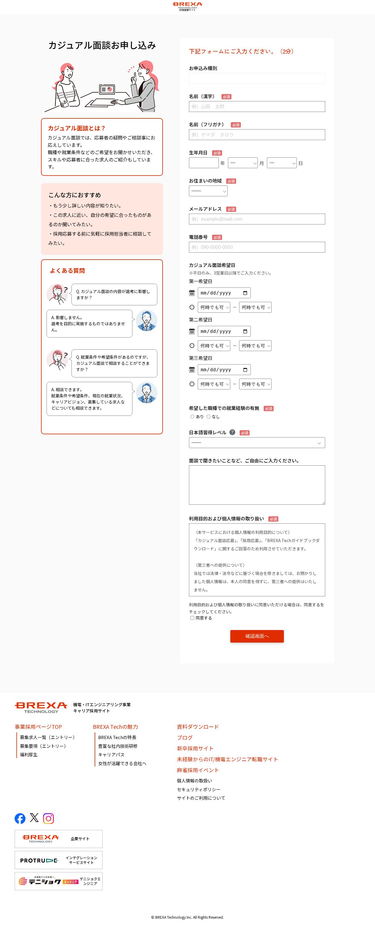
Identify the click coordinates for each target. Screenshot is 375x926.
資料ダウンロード (198, 726)
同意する (204, 618)
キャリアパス (111, 754)
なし (216, 416)
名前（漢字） (209, 96)
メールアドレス (212, 208)
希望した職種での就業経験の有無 (230, 407)
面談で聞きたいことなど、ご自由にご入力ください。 (245, 460)
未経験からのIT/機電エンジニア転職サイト (227, 759)
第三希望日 (200, 357)
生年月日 (205, 152)
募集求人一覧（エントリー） (48, 737)
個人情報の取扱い (194, 780)
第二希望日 (200, 319)
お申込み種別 (203, 68)
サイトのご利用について (201, 798)
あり (200, 416)
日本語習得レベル (218, 432)
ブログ (185, 737)
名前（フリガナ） (214, 124)
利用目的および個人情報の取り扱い (233, 518)
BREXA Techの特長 (117, 737)
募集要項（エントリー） (44, 746)
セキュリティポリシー (199, 789)
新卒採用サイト (195, 748)
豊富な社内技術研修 (118, 746)
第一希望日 (200, 281)
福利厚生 (29, 754)
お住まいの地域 (212, 180)
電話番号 (205, 236)
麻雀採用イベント (198, 770)
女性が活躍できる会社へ (122, 763)
